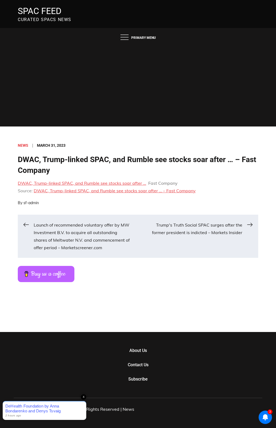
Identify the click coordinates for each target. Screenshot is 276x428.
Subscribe (138, 379)
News (23, 145)
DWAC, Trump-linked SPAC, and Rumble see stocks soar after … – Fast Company (115, 190)
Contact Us (138, 364)
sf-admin (31, 202)
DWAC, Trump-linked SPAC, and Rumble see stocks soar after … (82, 183)
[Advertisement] (138, 86)
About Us (138, 350)
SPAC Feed (39, 11)
